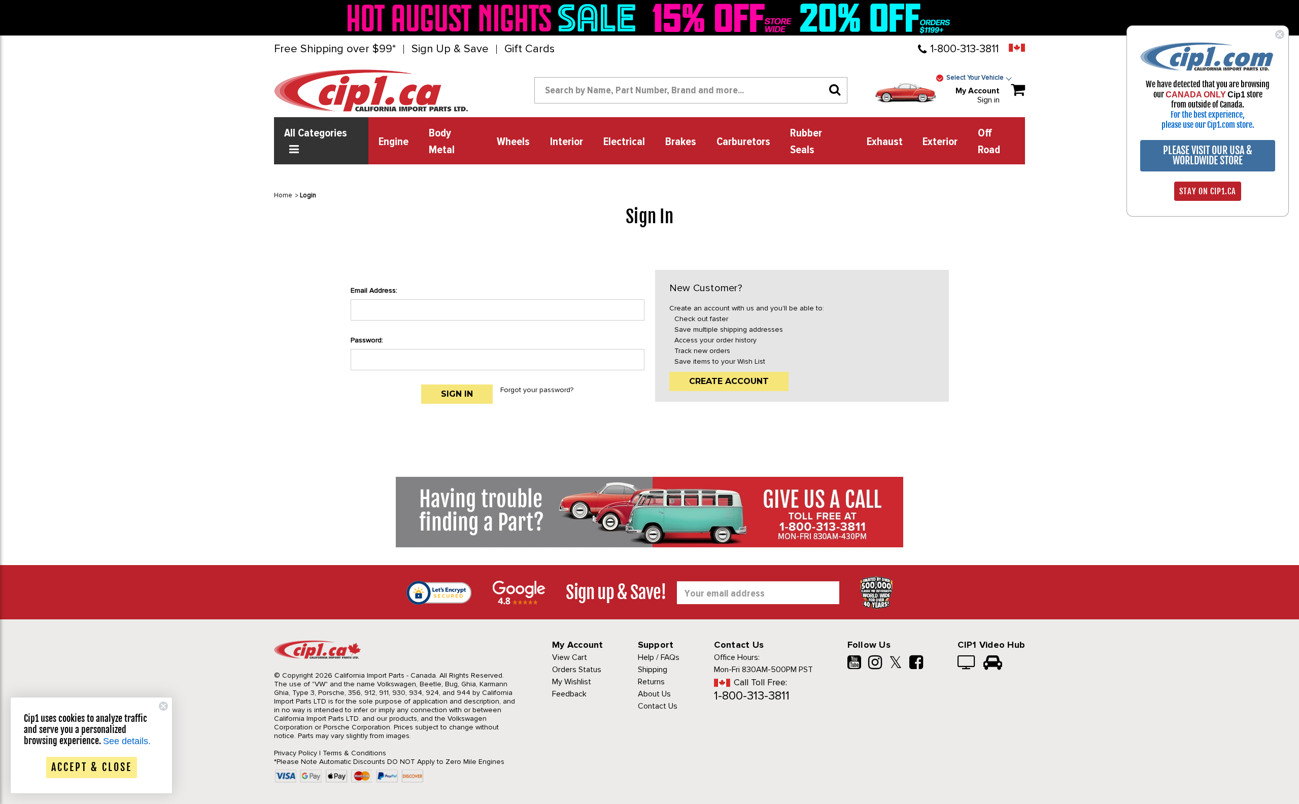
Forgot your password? (536, 390)
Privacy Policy (295, 753)
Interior (566, 142)
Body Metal (442, 142)
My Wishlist (571, 682)
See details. (127, 741)
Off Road (989, 142)
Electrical (624, 142)
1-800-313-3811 (964, 49)
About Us (654, 694)
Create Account (729, 381)
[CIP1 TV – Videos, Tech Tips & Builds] (967, 663)
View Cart (569, 657)
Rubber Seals (806, 142)
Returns (651, 682)
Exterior (940, 142)
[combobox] (690, 90)
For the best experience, (1208, 115)
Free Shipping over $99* (335, 49)
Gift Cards (529, 49)
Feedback (569, 694)
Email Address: (374, 290)
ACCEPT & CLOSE (91, 767)
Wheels (513, 142)
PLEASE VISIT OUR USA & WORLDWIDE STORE (1207, 155)
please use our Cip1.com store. (1207, 125)
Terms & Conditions (354, 753)
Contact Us (657, 706)
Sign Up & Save (450, 49)
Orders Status (576, 670)
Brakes (680, 142)
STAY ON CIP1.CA (1207, 191)
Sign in (988, 100)
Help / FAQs (658, 657)
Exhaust (885, 142)
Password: (367, 340)
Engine (393, 142)
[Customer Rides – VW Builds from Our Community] (992, 663)
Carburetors (743, 142)
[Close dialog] (1280, 34)
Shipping (652, 670)
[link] (494, 18)
